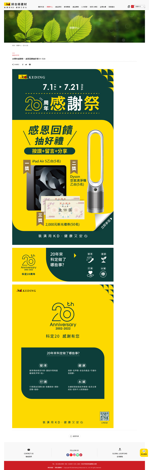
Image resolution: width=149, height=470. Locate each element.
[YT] (71, 454)
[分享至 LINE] (30, 64)
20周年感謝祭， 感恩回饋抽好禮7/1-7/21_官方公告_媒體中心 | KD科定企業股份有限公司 (15, 5)
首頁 (13, 45)
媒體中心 (50, 7)
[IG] (74, 454)
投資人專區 (93, 7)
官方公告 (25, 45)
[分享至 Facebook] (22, 64)
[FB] (67, 454)
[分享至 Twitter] (26, 64)
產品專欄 (76, 7)
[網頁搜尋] (132, 6)
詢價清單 (128, 6)
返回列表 (76, 436)
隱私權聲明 (58, 467)
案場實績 (67, 7)
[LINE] (77, 454)
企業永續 (103, 7)
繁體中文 (138, 6)
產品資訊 (58, 7)
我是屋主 (112, 7)
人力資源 (84, 7)
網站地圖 (50, 467)
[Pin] (80, 454)
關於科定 (41, 7)
